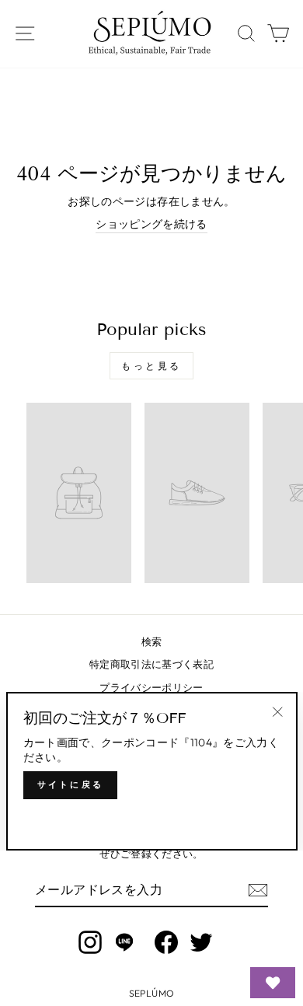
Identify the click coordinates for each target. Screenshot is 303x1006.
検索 (151, 641)
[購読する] (258, 890)
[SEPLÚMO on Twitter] (201, 942)
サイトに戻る (70, 784)
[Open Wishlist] (272, 982)
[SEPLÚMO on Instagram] (90, 942)
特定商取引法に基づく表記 (151, 664)
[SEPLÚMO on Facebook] (166, 942)
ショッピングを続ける (151, 224)
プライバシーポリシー (151, 687)
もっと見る (151, 366)
